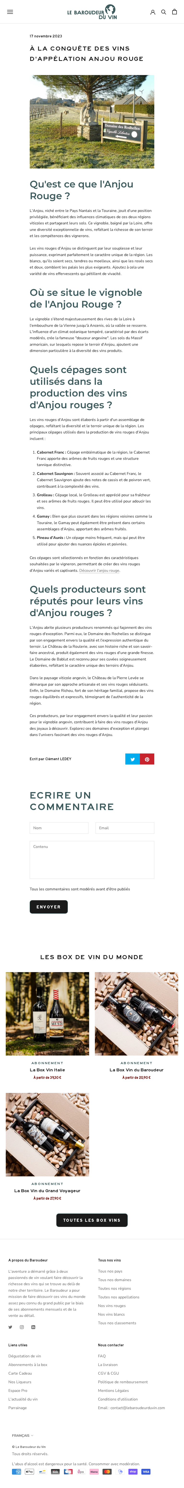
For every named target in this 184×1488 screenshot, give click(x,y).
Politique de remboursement (123, 1382)
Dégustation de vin (24, 1356)
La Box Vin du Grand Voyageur (47, 1191)
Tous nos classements (117, 1323)
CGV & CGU (108, 1373)
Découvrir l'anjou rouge (99, 570)
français (20, 1435)
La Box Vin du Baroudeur (137, 1070)
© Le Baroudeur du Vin (29, 1446)
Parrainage (17, 1408)
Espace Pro (17, 1390)
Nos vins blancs (111, 1314)
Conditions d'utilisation (118, 1399)
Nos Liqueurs (19, 1382)
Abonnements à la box (27, 1364)
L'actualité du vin (23, 1399)
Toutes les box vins (92, 1220)
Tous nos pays (110, 1271)
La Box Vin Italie (47, 1070)
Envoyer (49, 907)
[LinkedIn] (33, 1327)
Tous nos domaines (114, 1280)
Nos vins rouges (112, 1305)
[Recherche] (163, 11)
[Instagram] (22, 1327)
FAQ (102, 1356)
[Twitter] (10, 1327)
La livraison (108, 1364)
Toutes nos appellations (118, 1297)
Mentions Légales (113, 1390)
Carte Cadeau (20, 1373)
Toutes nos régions (114, 1288)
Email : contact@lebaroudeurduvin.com (131, 1408)
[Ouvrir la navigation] (10, 12)
